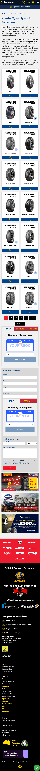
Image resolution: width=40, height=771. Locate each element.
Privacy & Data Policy (13, 762)
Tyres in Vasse (6, 723)
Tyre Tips (5, 676)
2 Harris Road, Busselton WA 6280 (19, 625)
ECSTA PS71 (29, 307)
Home (5, 14)
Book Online (7, 704)
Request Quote (9, 468)
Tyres (4, 664)
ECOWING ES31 (30, 246)
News (4, 709)
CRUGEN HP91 (29, 153)
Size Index (5, 718)
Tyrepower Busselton (21, 7)
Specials (5, 699)
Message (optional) (9, 447)
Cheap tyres (6, 735)
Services (5, 686)
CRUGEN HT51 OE (29, 184)
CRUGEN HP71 (29, 122)
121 (10, 91)
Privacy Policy (7, 463)
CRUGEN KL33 (10, 215)
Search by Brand (7, 671)
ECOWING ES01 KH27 (10, 246)
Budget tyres (6, 733)
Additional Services (8, 696)
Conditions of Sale (24, 762)
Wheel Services (7, 694)
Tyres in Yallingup (7, 725)
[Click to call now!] (24, 2)
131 (29, 91)
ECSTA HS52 (29, 276)
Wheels (5, 679)
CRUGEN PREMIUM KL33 (29, 215)
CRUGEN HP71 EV (10, 153)
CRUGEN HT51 (10, 184)
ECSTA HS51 (10, 276)
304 (10, 122)
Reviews (5, 711)
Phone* (5, 381)
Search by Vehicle (8, 667)
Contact (5, 701)
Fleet (4, 706)
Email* (5, 387)
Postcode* (6, 394)
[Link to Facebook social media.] (20, 766)
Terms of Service (19, 463)
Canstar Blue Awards (9, 730)
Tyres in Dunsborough (9, 720)
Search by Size (7, 669)
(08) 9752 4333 (12, 629)
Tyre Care (5, 674)
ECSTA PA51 (10, 307)
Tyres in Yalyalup (7, 728)
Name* (5, 375)
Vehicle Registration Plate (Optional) (11, 440)
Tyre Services (6, 691)
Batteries (5, 689)
